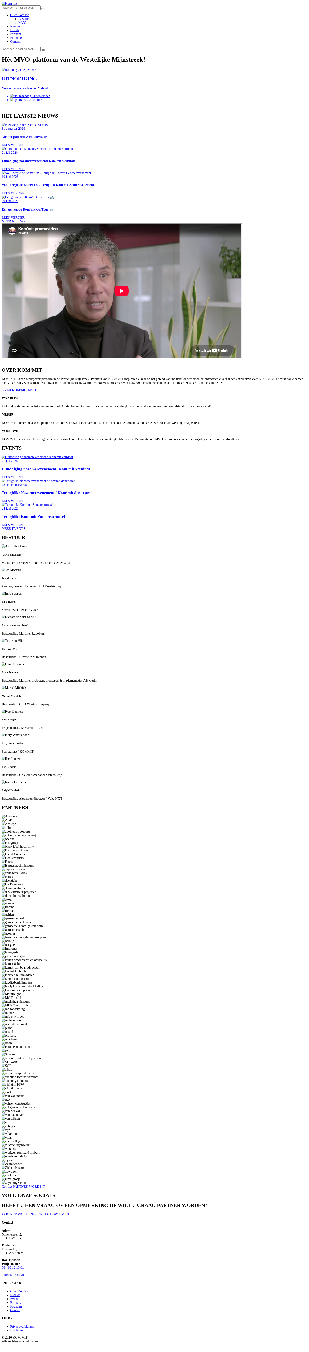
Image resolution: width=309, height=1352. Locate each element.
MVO (22, 22)
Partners (15, 34)
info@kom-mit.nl (13, 1274)
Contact (15, 41)
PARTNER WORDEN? (29, 1186)
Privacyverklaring (22, 1326)
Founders (16, 37)
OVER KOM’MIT (14, 390)
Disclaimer (17, 1330)
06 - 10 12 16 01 (13, 1267)
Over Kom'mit (19, 15)
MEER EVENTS (13, 528)
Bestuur (23, 19)
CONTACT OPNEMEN (52, 1214)
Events (14, 30)
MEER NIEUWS (13, 221)
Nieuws (15, 26)
